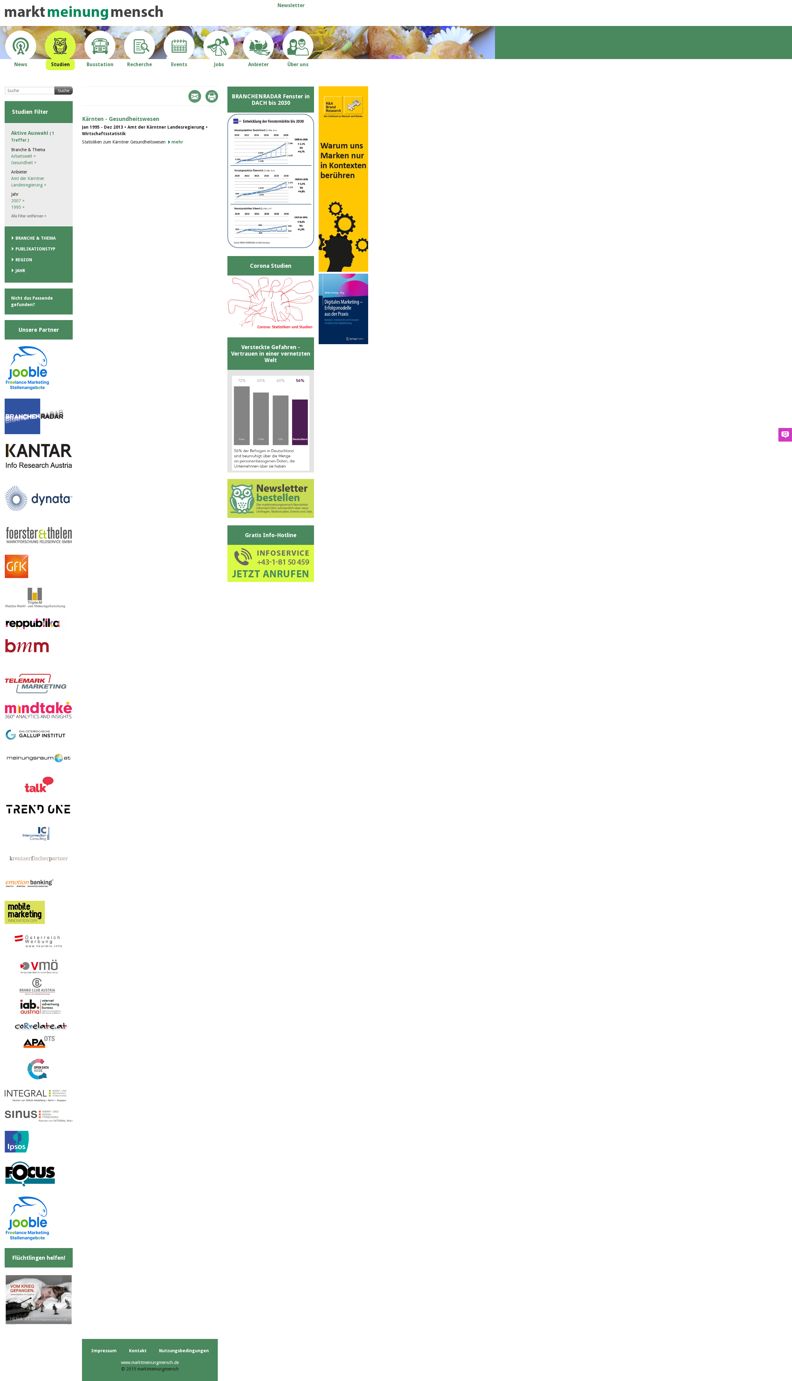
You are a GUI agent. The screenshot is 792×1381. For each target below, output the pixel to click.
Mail (194, 96)
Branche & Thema (35, 238)
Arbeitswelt (23, 156)
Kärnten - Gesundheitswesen (120, 119)
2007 (18, 200)
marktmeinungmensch (84, 13)
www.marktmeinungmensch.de (150, 1362)
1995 (18, 207)
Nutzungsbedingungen (184, 1350)
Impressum (104, 1350)
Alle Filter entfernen (28, 216)
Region (23, 259)
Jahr (20, 270)
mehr (177, 141)
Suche (63, 90)
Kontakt (138, 1350)
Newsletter (291, 5)
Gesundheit (24, 162)
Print (211, 96)
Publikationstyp (35, 248)
